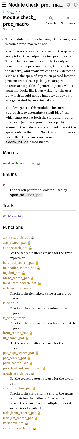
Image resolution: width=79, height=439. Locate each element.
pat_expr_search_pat (18, 353)
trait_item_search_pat (19, 413)
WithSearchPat (14, 216)
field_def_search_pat (18, 263)
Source (8, 29)
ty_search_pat (13, 423)
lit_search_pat (13, 338)
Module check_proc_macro (37, 5)
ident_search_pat (16, 278)
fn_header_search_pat (19, 268)
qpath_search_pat (16, 373)
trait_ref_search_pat (18, 418)
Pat (5, 185)
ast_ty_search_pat (16, 238)
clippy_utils (11, 12)
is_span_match (14, 318)
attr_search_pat (14, 243)
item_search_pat (15, 333)
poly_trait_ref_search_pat (22, 368)
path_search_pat (15, 363)
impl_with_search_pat (19, 163)
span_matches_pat (17, 388)
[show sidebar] (4, 4)
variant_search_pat (17, 428)
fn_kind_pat (12, 273)
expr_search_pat (15, 248)
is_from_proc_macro (18, 288)
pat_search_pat (14, 358)
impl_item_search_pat (19, 283)
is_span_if (10, 303)
